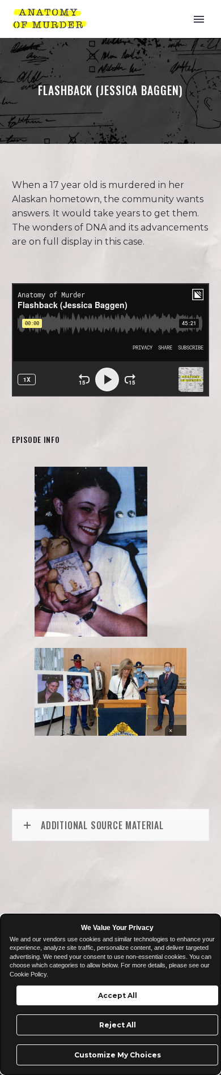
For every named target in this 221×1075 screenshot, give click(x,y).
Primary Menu (199, 19)
